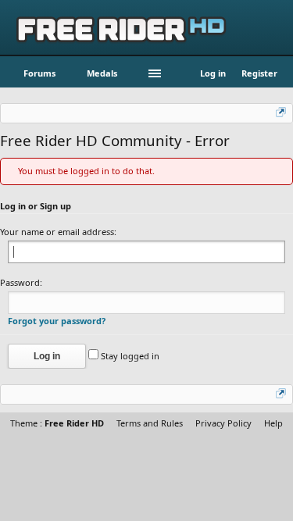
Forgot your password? (56, 321)
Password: (21, 282)
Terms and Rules (149, 423)
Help (273, 423)
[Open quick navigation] (282, 113)
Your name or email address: (58, 231)
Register (259, 73)
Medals (102, 73)
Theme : (57, 423)
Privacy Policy (223, 423)
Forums (39, 73)
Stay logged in (128, 356)
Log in (213, 73)
